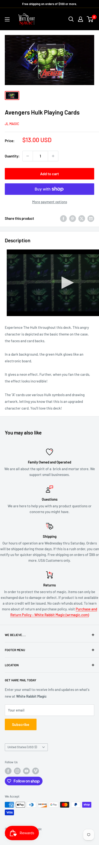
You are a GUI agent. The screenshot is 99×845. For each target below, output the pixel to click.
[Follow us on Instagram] (17, 771)
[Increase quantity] (53, 156)
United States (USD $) (22, 747)
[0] (90, 19)
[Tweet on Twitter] (81, 218)
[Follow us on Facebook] (8, 771)
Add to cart (49, 173)
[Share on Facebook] (63, 218)
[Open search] (71, 19)
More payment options (49, 202)
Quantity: (12, 156)
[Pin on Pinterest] (72, 218)
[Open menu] (7, 19)
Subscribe (20, 724)
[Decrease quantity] (28, 156)
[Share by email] (90, 218)
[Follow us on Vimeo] (35, 771)
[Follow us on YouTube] (26, 771)
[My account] (80, 19)
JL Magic (12, 124)
